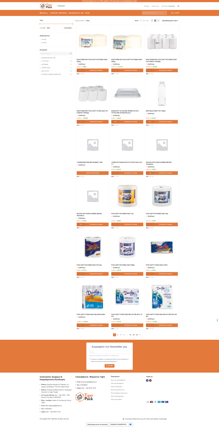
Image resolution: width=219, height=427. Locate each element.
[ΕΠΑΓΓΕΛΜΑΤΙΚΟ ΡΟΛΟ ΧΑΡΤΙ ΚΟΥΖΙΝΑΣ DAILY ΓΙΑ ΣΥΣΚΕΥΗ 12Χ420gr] (162, 42)
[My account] (178, 6)
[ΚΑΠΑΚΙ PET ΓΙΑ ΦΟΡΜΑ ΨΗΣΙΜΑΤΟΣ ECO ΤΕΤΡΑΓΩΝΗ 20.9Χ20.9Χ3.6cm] (127, 93)
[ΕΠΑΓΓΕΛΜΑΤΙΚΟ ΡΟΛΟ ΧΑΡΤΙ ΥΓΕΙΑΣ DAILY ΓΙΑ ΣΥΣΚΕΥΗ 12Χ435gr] (93, 93)
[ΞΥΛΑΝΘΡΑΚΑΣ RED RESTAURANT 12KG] (93, 145)
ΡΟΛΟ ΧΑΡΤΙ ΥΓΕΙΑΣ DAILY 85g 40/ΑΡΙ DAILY (91, 314)
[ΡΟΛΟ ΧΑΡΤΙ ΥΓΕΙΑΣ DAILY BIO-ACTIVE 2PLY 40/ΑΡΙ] (162, 297)
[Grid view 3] (155, 20)
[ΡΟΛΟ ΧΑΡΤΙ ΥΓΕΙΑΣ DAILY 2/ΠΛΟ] (162, 247)
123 (137, 335)
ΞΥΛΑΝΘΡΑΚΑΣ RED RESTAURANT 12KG (89, 162)
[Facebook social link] (147, 380)
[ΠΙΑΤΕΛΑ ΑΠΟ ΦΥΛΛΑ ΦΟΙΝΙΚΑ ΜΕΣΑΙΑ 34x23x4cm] (93, 196)
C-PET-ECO (45, 61)
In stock (44, 42)
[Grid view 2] (152, 20)
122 (134, 335)
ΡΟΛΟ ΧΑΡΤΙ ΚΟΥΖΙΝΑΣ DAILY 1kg (122, 213)
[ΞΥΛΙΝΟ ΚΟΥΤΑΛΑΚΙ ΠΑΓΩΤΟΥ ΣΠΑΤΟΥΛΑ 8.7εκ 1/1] (127, 145)
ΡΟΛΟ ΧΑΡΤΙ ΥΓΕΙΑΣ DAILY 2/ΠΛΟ (157, 265)
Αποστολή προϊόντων (118, 390)
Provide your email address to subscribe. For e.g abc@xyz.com (104, 355)
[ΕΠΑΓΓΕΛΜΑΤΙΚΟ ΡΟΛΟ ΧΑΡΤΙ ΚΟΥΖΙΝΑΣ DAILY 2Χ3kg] (93, 42)
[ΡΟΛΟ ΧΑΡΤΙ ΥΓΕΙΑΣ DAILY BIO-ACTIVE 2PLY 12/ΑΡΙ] (127, 297)
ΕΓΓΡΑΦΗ (109, 366)
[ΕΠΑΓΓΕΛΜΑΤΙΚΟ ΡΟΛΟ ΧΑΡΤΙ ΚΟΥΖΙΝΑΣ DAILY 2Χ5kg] (127, 42)
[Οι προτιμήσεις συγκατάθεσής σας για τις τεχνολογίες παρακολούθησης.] (217, 320)
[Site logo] (46, 6)
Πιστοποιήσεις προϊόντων (119, 393)
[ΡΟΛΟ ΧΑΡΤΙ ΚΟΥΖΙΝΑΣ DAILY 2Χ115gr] (93, 247)
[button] (93, 70)
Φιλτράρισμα (68, 28)
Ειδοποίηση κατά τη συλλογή (98, 424)
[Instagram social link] (150, 380)
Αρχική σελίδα (79, 20)
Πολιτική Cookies (116, 399)
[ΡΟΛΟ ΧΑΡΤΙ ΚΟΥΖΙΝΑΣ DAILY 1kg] (127, 196)
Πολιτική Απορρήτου (117, 383)
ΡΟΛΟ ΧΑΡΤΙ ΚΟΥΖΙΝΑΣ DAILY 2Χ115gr (89, 265)
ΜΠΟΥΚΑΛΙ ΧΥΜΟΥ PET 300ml (155, 111)
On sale (44, 39)
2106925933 (61, 6)
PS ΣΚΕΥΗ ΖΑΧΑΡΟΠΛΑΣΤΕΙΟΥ (51, 74)
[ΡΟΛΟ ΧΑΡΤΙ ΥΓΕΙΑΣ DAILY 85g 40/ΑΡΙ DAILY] (93, 297)
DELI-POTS (45, 71)
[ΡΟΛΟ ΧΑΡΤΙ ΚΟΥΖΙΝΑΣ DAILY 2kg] (162, 196)
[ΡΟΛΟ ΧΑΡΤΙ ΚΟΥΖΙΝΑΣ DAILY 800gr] (127, 247)
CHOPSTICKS (46, 68)
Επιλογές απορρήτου (118, 424)
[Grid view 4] (158, 20)
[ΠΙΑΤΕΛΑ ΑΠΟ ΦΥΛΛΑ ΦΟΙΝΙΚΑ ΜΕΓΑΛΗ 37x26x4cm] (162, 145)
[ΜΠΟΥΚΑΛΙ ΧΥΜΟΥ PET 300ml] (162, 93)
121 (130, 335)
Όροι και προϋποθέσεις (118, 380)
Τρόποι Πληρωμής (116, 386)
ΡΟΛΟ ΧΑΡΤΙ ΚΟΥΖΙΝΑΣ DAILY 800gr (123, 265)
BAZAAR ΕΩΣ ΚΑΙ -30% (49, 58)
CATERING (45, 64)
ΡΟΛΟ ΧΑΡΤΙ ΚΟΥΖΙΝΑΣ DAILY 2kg (157, 213)
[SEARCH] (165, 13)
